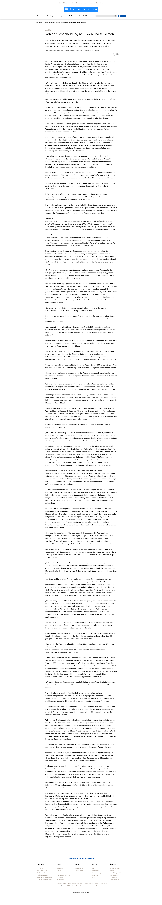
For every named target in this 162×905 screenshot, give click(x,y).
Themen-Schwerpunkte (44, 879)
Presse (112, 870)
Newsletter (95, 870)
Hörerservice (79, 868)
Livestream (60, 868)
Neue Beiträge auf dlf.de (44, 877)
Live (123, 16)
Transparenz (113, 875)
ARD (68, 886)
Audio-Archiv (83, 16)
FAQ (93, 868)
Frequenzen (60, 879)
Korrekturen (113, 877)
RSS (93, 877)
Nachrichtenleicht (42, 875)
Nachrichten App (62, 877)
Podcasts (72, 16)
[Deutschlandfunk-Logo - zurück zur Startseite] (81, 9)
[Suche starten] (115, 16)
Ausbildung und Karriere (117, 873)
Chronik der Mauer (94, 886)
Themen (40, 16)
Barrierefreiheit (114, 879)
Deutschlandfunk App (63, 875)
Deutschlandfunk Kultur (79, 3)
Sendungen (51, 16)
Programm (61, 16)
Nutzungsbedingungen (91, 883)
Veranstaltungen (97, 873)
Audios (59, 870)
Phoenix (78, 886)
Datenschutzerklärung (75, 883)
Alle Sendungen (49, 22)
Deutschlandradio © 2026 (81, 892)
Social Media (79, 870)
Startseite (39, 22)
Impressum (104, 883)
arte (84, 886)
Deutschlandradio (64, 3)
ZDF (73, 886)
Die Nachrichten (42, 873)
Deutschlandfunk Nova (96, 3)
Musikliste (95, 875)
